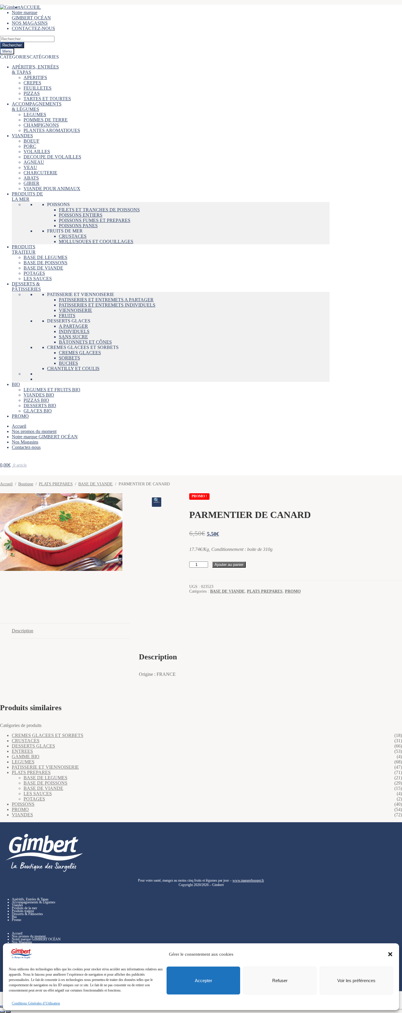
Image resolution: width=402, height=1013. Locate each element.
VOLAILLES (37, 151)
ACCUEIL (30, 7)
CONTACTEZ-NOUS (33, 28)
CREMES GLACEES (80, 352)
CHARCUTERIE (40, 172)
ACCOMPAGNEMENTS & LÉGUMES (37, 106)
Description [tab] (22, 630)
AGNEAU (34, 162)
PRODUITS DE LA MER (27, 196)
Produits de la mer (24, 908)
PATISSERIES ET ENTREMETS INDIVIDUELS (107, 304)
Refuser (280, 980)
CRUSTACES (73, 236)
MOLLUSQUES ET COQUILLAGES (96, 241)
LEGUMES (35, 114)
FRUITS (67, 315)
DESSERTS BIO (40, 405)
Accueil (19, 426)
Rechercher (12, 45)
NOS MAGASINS (30, 23)
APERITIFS (35, 77)
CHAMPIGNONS (41, 125)
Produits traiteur (23, 911)
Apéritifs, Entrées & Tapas (30, 899)
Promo (16, 920)
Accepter (203, 980)
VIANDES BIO (39, 394)
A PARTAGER (73, 326)
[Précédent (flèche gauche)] (2, 1012)
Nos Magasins (25, 441)
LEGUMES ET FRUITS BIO (52, 389)
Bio (14, 917)
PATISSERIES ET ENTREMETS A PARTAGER (106, 299)
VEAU (30, 167)
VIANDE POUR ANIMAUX (52, 188)
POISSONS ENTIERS (80, 215)
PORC (30, 146)
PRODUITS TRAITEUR (24, 249)
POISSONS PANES (78, 225)
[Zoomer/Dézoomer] (2, 1006)
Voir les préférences (356, 980)
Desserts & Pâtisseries (27, 914)
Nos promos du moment (34, 431)
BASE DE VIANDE (43, 267)
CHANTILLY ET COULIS (73, 368)
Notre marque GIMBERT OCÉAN (31, 15)
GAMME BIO (25, 756)
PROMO (20, 416)
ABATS (31, 177)
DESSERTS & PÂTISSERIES (26, 286)
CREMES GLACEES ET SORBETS (83, 347)
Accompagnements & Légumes (33, 902)
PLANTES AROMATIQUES (52, 130)
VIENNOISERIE (75, 310)
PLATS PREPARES (56, 484)
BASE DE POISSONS (45, 262)
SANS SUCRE (73, 336)
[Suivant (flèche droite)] (8, 1012)
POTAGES (34, 273)
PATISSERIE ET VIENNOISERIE (80, 294)
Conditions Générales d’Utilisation (36, 1003)
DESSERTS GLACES (68, 320)
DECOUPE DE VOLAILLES (52, 156)
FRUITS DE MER (65, 230)
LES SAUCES (38, 278)
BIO (16, 384)
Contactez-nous (26, 447)
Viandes (17, 905)
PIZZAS (32, 93)
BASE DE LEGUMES (45, 257)
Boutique (25, 484)
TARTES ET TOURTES (47, 98)
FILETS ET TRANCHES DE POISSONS (99, 209)
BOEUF (31, 140)
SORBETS (69, 357)
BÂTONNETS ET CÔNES (85, 342)
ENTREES (22, 751)
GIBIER (31, 183)
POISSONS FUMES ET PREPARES (94, 220)
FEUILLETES (38, 88)
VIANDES (22, 135)
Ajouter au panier (229, 564)
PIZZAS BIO (36, 400)
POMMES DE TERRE (46, 119)
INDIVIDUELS (74, 331)
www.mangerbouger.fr (248, 880)
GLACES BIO (38, 410)
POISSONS (58, 204)
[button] (390, 954)
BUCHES (68, 363)
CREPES (32, 82)
